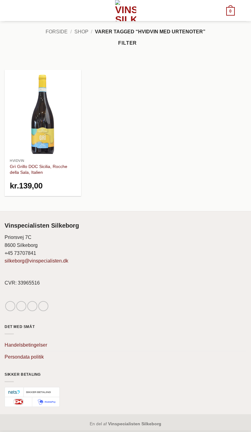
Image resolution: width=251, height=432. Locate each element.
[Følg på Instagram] (21, 306)
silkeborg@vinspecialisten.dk (36, 260)
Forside (57, 31)
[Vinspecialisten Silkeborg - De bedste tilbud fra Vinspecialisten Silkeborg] (125, 10)
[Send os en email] (32, 306)
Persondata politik (24, 356)
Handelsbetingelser (26, 345)
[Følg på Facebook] (10, 306)
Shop (81, 31)
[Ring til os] (43, 306)
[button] (230, 11)
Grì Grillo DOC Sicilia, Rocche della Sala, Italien (38, 169)
